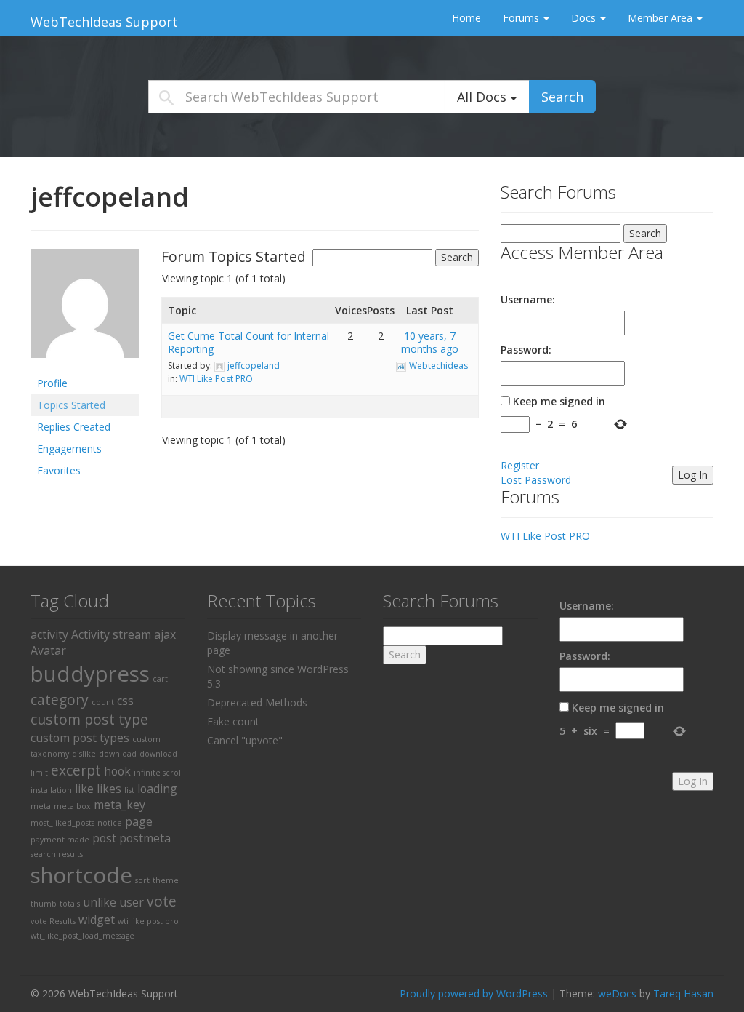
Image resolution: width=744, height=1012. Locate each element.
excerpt (76, 770)
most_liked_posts (62, 823)
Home (466, 18)
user (131, 902)
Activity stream (111, 634)
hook (117, 771)
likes (109, 789)
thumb (44, 904)
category (60, 699)
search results (57, 854)
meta (41, 806)
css (125, 701)
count (103, 702)
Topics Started (71, 405)
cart (160, 679)
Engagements (69, 448)
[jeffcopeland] (85, 309)
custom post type (89, 719)
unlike (99, 902)
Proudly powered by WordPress (474, 993)
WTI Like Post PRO (216, 378)
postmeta (145, 838)
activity (49, 634)
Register (520, 465)
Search (562, 96)
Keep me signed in (559, 401)
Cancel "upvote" (245, 740)
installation (51, 790)
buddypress (90, 673)
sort (142, 880)
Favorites (59, 470)
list (129, 790)
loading (157, 789)
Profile (52, 383)
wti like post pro (148, 921)
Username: (528, 299)
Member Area (661, 18)
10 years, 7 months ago (429, 342)
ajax (165, 634)
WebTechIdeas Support (104, 22)
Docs (585, 18)
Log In (693, 475)
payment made (60, 839)
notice (109, 823)
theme (166, 880)
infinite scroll (158, 773)
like (84, 789)
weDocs (617, 993)
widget (96, 920)
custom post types (80, 738)
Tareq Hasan (683, 993)
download (118, 754)
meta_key (119, 805)
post (104, 838)
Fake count (233, 721)
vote (162, 901)
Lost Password (536, 480)
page (139, 821)
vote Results (53, 921)
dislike (84, 754)
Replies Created (73, 427)
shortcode (81, 875)
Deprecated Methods (257, 702)
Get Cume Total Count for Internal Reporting (248, 342)
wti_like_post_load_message (82, 936)
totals (70, 904)
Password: (526, 349)
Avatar (48, 650)
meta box (72, 806)
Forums (522, 18)
